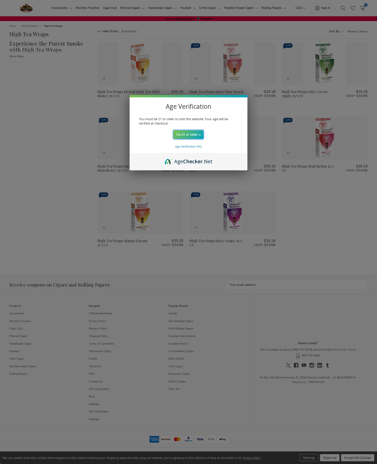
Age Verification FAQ (188, 146)
